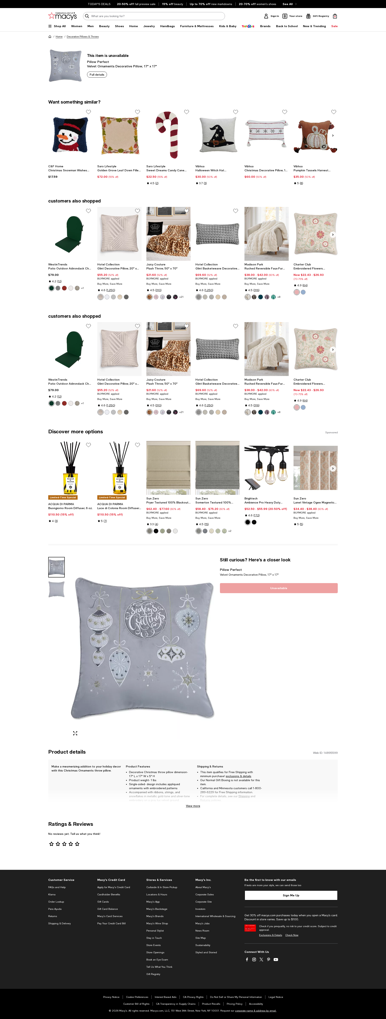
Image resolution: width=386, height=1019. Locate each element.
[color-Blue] (205, 531)
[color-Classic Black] (247, 522)
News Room (202, 930)
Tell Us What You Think (159, 967)
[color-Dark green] (51, 288)
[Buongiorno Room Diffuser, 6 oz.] (70, 468)
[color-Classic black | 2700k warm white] (254, 522)
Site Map (200, 938)
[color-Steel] (149, 531)
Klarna (51, 894)
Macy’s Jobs (202, 923)
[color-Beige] (77, 288)
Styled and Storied (206, 952)
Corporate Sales (204, 894)
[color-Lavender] (267, 297)
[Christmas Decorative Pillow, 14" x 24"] (266, 135)
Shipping (244, 796)
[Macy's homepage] (49, 36)
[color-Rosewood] (296, 292)
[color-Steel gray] (168, 531)
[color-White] (70, 288)
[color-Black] (156, 531)
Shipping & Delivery (59, 923)
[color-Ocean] (303, 292)
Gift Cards (103, 901)
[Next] (333, 135)
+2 (229, 531)
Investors (200, 909)
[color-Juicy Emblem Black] (175, 297)
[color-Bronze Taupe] (149, 297)
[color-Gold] (119, 297)
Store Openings (155, 952)
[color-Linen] (211, 531)
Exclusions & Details (270, 935)
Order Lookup (56, 901)
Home (59, 36)
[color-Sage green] (162, 531)
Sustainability (202, 945)
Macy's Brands (154, 916)
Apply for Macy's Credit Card (113, 887)
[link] (70, 171)
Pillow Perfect (98, 62)
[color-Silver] (113, 297)
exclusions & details (238, 776)
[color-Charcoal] (126, 297)
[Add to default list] (88, 112)
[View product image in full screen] (75, 733)
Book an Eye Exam (157, 959)
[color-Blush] (100, 297)
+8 (278, 297)
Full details (97, 74)
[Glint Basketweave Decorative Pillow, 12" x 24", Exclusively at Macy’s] (217, 234)
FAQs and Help (57, 887)
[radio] (51, 288)
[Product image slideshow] (142, 648)
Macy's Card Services (109, 916)
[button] (131, 648)
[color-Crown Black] (168, 297)
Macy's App (153, 901)
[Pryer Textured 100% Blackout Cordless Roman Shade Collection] (168, 468)
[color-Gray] (57, 288)
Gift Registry (153, 974)
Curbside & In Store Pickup (161, 887)
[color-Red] (64, 288)
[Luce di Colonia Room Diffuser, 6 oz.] (119, 468)
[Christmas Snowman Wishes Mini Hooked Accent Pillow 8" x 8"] (70, 135)
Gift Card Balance (107, 909)
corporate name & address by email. (255, 1010)
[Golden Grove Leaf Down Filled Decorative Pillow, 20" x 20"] (119, 135)
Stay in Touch (154, 938)
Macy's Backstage (156, 909)
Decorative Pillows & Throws (83, 36)
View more (193, 805)
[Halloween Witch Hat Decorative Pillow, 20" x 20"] (217, 135)
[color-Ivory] (247, 297)
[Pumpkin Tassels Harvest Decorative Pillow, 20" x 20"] (316, 135)
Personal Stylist (155, 930)
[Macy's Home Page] (62, 16)
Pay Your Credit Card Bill (111, 923)
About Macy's (203, 887)
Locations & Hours (156, 894)
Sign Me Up (291, 895)
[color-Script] (156, 297)
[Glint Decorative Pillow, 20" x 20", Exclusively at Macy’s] (119, 234)
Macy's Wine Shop (157, 923)
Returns (205, 800)
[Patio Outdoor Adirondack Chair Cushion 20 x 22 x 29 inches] (70, 234)
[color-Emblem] (162, 297)
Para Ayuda (55, 909)
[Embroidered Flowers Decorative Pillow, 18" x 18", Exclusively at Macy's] (316, 234)
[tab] (56, 567)
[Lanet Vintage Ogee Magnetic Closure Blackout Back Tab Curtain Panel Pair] (316, 468)
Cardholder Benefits (108, 894)
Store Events (153, 945)
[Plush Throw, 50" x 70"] (168, 234)
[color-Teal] (260, 297)
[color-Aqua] (273, 297)
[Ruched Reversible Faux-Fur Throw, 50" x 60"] (266, 234)
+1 (82, 288)
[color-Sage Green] (218, 531)
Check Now (291, 935)
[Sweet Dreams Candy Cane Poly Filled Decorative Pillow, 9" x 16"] (168, 135)
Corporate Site (203, 901)
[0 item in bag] (335, 16)
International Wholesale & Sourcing (215, 916)
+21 (181, 297)
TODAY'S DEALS (99, 4)
